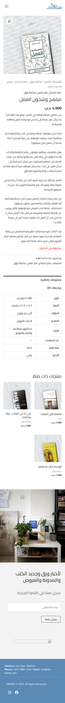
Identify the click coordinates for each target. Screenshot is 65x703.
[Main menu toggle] (7, 6)
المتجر (47, 81)
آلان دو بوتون (24, 313)
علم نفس (42, 92)
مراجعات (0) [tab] (54, 287)
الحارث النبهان (24, 320)
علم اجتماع (21, 81)
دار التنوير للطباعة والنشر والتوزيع (22, 330)
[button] (9, 21)
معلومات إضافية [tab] (51, 279)
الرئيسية (57, 81)
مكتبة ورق (36, 81)
